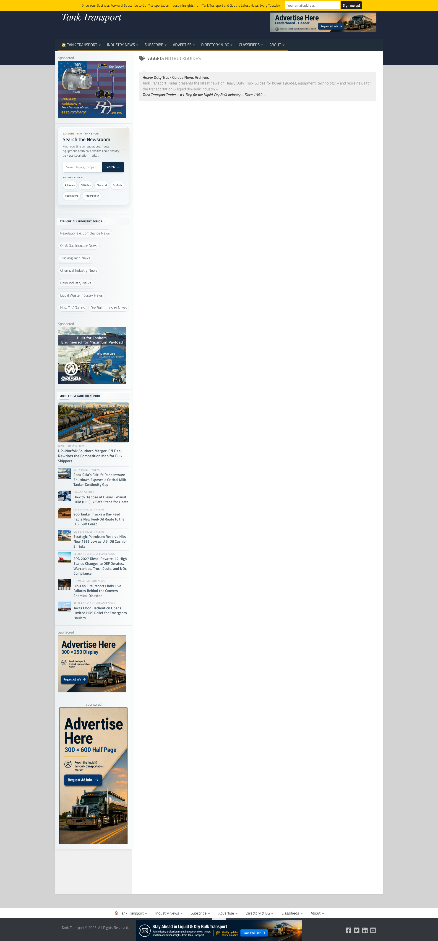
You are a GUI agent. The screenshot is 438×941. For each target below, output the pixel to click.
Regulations (71, 195)
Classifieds (249, 45)
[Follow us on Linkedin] (365, 930)
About (275, 45)
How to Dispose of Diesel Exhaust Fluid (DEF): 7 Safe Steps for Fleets (315, 191)
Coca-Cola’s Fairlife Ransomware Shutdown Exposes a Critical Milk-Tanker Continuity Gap (100, 479)
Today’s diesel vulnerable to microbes (304, 836)
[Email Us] (373, 930)
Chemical (102, 185)
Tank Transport (91, 16)
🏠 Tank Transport (79, 45)
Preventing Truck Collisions (170, 455)
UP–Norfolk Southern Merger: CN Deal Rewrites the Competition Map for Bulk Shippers (90, 456)
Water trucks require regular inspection (183, 813)
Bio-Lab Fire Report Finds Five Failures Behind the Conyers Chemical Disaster (97, 591)
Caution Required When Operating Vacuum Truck (194, 579)
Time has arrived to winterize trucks (301, 706)
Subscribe (154, 45)
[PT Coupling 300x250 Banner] (92, 116)
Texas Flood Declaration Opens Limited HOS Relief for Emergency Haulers (100, 613)
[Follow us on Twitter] (357, 930)
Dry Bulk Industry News (159, 571)
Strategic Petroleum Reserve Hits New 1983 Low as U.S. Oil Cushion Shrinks (100, 541)
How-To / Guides (152, 191)
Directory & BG (215, 45)
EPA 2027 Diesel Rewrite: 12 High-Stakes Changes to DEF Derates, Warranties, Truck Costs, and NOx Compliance (100, 566)
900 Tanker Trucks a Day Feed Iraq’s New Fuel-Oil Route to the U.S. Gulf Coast (98, 519)
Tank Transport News (279, 698)
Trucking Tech (91, 195)
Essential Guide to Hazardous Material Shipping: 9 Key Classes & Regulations (196, 203)
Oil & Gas (86, 185)
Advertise (182, 45)
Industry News (121, 45)
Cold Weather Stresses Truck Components (309, 322)
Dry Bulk (117, 185)
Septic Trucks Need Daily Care (294, 579)
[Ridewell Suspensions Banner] (92, 382)
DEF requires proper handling (294, 465)
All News (70, 185)
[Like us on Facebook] (348, 930)
